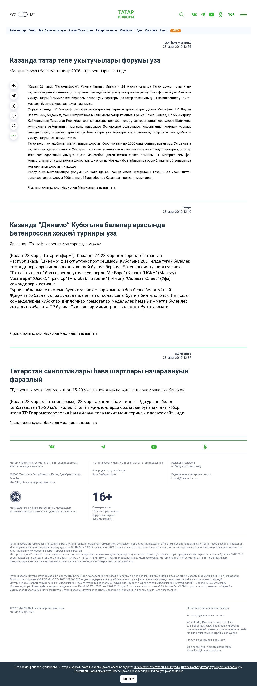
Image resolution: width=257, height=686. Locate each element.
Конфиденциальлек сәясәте (92, 671)
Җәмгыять (183, 353)
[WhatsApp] (14, 116)
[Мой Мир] (14, 126)
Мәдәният (127, 30)
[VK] (194, 14)
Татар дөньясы (106, 30)
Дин (139, 30)
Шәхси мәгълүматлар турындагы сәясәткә (209, 667)
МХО (175, 30)
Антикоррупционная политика (205, 615)
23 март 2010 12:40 (177, 212)
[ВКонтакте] (14, 85)
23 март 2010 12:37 (177, 358)
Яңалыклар (18, 30)
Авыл (163, 30)
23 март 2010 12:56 (177, 47)
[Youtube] (211, 15)
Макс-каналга (88, 187)
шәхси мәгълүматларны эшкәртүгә (157, 667)
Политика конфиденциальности (206, 639)
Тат (32, 14)
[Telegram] (203, 14)
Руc (13, 14)
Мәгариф (151, 30)
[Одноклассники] (14, 106)
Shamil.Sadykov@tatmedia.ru (204, 650)
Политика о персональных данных (208, 608)
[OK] (220, 14)
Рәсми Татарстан (81, 30)
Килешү (128, 678)
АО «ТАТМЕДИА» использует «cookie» (210, 622)
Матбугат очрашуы (52, 30)
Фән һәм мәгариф (178, 42)
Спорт (186, 207)
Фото (32, 30)
